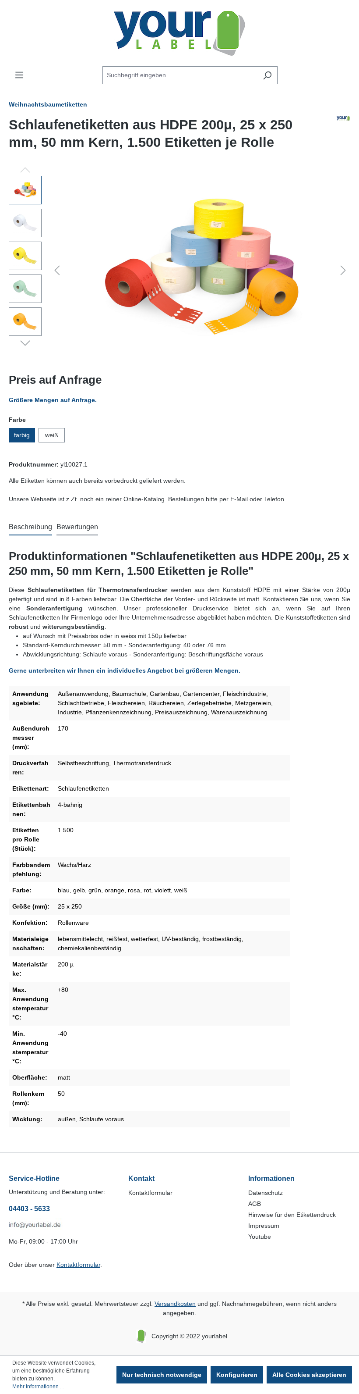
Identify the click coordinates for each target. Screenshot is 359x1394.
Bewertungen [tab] (77, 527)
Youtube (259, 1236)
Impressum (263, 1225)
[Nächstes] (343, 270)
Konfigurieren (236, 1374)
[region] (179, 270)
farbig (22, 435)
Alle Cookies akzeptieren (309, 1374)
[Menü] (19, 75)
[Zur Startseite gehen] (179, 33)
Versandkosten (175, 1303)
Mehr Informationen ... (38, 1386)
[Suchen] (267, 75)
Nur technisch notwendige (161, 1374)
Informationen (271, 1178)
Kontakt (141, 1178)
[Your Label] (343, 137)
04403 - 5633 (29, 1208)
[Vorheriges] (56, 270)
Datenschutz (265, 1192)
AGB (254, 1203)
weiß (51, 435)
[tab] (30, 527)
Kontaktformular (78, 1264)
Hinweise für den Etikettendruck (292, 1214)
